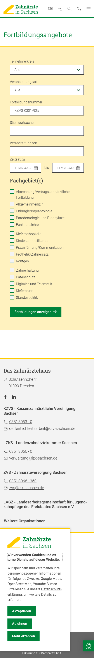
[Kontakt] (79, 8)
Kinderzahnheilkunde (32, 241)
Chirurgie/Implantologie (34, 211)
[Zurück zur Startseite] (20, 9)
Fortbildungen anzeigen (33, 312)
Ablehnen (19, 624)
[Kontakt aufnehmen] (88, 645)
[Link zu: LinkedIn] (14, 396)
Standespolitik (27, 298)
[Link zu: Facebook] (5, 396)
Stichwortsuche (21, 123)
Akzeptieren (21, 611)
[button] (37, 168)
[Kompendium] (50, 9)
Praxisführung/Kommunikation (40, 247)
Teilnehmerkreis (22, 61)
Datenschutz (25, 277)
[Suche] (69, 8)
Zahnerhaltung (27, 270)
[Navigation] (88, 8)
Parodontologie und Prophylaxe (40, 218)
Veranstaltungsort (23, 143)
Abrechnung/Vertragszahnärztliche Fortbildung (43, 195)
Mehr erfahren (23, 636)
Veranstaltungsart (23, 82)
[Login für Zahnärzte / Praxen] (60, 9)
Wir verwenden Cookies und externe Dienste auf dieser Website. (33, 557)
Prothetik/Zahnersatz (32, 254)
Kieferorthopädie (28, 234)
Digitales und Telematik (34, 284)
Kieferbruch (24, 291)
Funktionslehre (27, 225)
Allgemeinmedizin (30, 204)
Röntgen (22, 261)
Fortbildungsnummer (26, 102)
